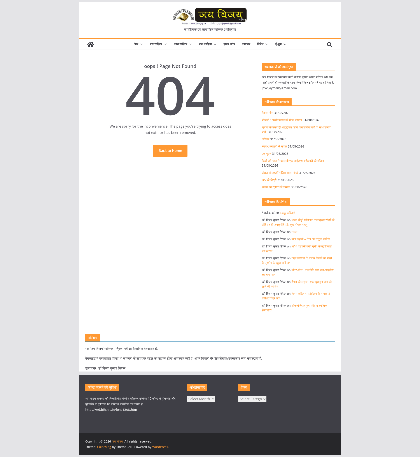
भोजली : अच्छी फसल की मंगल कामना (282, 120)
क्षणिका (265, 139)
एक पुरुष (266, 153)
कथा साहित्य (180, 44)
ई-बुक (278, 44)
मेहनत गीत (267, 113)
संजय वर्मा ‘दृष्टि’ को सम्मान (276, 187)
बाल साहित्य (205, 44)
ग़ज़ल (294, 232)
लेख (136, 44)
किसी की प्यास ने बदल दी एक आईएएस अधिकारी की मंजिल (293, 161)
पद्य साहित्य (156, 44)
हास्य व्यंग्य (229, 44)
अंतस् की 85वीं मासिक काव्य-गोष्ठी (280, 173)
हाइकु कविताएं (287, 213)
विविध (260, 44)
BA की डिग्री (269, 180)
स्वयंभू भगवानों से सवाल (274, 146)
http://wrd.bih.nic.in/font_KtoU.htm (111, 409)
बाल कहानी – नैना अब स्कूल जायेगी (311, 239)
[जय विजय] (90, 44)
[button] (140, 44)
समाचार (246, 44)
